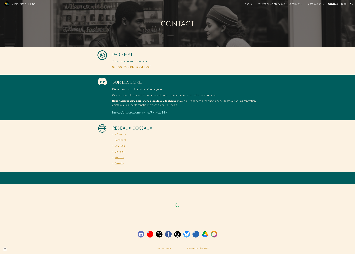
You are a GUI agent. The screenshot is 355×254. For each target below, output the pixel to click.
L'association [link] (314, 4)
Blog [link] (344, 4)
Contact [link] (333, 4)
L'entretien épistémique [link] (271, 4)
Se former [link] (294, 4)
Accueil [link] (249, 4)
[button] (351, 4)
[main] (177, 23)
